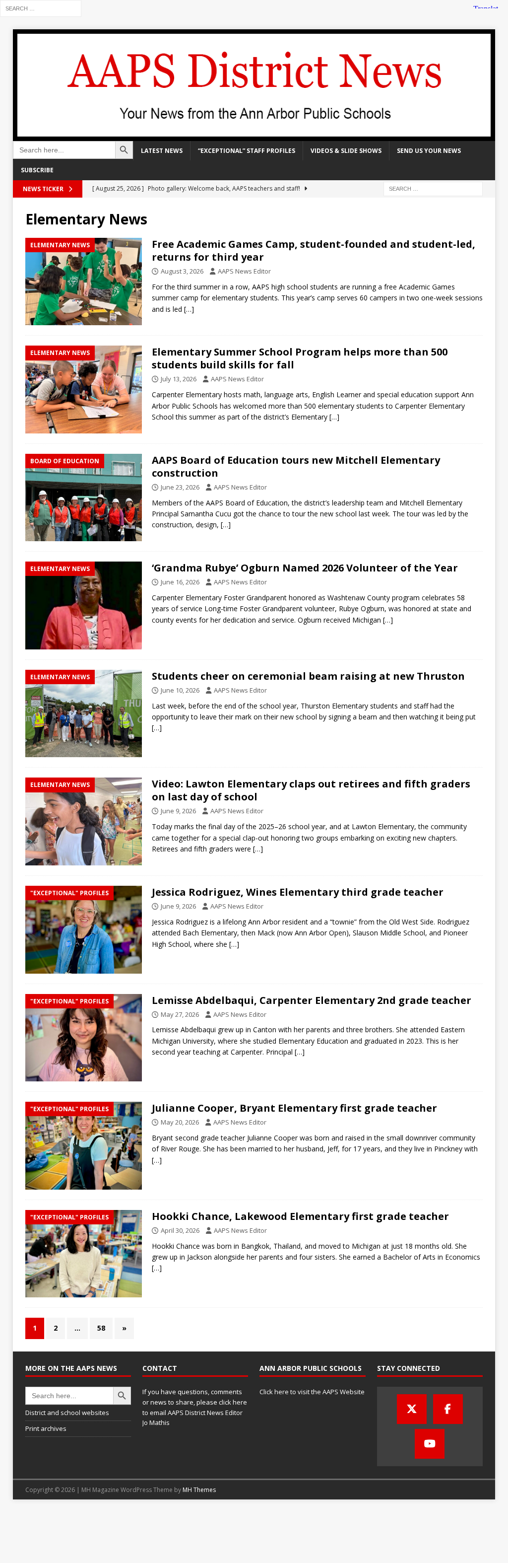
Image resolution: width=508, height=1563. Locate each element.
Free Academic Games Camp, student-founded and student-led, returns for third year (313, 250)
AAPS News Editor (244, 271)
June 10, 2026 (180, 690)
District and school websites (67, 1412)
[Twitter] (412, 1409)
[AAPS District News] (254, 135)
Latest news (162, 150)
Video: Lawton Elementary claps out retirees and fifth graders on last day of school (311, 790)
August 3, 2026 (182, 271)
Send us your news (429, 150)
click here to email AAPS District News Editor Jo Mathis (194, 1412)
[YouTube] (429, 1444)
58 (101, 1328)
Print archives (45, 1428)
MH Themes (199, 1490)
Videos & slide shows (346, 150)
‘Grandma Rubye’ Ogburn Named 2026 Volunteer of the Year (305, 567)
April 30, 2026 (180, 1230)
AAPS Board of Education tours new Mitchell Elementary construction (296, 466)
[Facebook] (448, 1409)
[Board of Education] (83, 497)
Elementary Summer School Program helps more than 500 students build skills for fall (299, 358)
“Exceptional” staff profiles (246, 150)
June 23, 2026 (180, 487)
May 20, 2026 (180, 1122)
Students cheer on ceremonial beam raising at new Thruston (308, 676)
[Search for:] (40, 7)
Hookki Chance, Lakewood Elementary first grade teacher (300, 1216)
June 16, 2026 (180, 581)
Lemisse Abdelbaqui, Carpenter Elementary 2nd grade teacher (311, 1000)
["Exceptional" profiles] (83, 930)
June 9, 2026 (178, 810)
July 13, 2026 (178, 378)
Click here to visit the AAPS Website (312, 1391)
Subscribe (37, 170)
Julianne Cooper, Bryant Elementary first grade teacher (294, 1108)
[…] (189, 309)
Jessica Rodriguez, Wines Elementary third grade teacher (298, 892)
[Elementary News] (83, 281)
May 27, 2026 (180, 1014)
